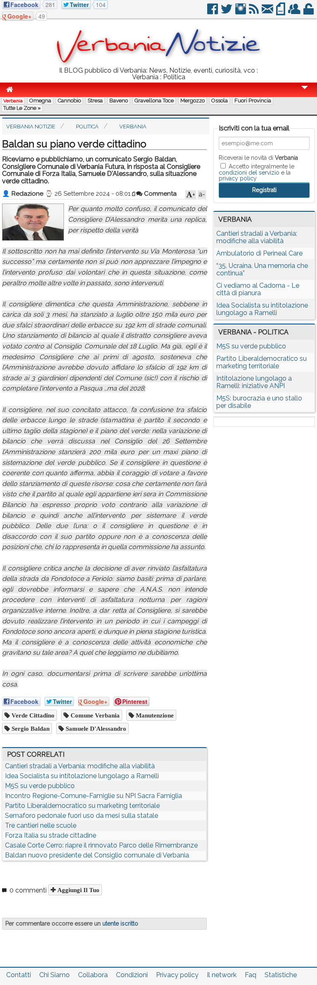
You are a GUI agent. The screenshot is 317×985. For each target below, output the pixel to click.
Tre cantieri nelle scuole (40, 825)
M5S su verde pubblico (40, 786)
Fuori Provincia (252, 100)
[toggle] (304, 93)
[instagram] (241, 12)
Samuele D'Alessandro (95, 728)
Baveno (118, 100)
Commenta (159, 193)
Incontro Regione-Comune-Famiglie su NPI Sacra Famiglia (93, 796)
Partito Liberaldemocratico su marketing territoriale (82, 806)
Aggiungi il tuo (77, 890)
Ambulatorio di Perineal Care (259, 253)
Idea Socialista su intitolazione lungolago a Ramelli (82, 776)
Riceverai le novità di (258, 158)
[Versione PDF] (281, 12)
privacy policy (238, 178)
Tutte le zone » (22, 108)
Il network (222, 975)
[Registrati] (295, 12)
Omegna (40, 100)
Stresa (95, 100)
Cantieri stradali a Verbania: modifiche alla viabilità (80, 766)
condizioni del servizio (249, 172)
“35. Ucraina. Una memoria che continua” (262, 269)
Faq (250, 975)
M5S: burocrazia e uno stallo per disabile (259, 402)
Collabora (93, 975)
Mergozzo (192, 100)
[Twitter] (227, 12)
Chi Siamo (54, 975)
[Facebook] (213, 12)
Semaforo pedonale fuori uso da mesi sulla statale (81, 815)
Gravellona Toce (154, 100)
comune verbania (94, 715)
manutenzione (154, 715)
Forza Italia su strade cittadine (50, 835)
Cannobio (69, 100)
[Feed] (254, 12)
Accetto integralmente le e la (256, 172)
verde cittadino (32, 715)
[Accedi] (309, 12)
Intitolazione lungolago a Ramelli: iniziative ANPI (254, 382)
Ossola (219, 100)
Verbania (13, 101)
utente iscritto (120, 923)
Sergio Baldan (30, 728)
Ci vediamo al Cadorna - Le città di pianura (257, 289)
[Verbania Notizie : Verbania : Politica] (158, 64)
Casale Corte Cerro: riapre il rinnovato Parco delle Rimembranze (101, 845)
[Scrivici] (268, 12)
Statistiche (281, 975)
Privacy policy (177, 975)
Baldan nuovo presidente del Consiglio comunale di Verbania (97, 855)
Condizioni (132, 975)
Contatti (18, 975)
